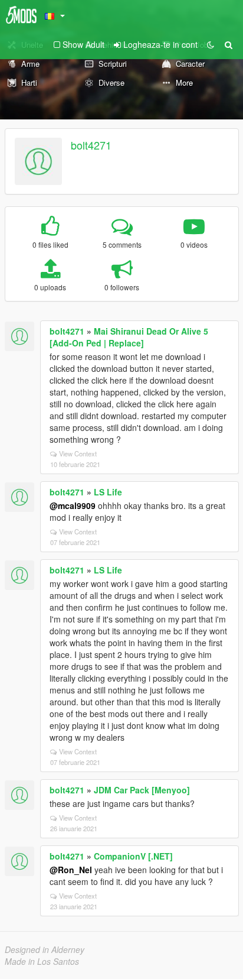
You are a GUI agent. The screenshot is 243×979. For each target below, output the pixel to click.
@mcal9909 (73, 505)
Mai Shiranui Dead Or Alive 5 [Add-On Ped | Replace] (129, 337)
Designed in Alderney (44, 949)
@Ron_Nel (71, 870)
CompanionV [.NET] (133, 856)
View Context (78, 453)
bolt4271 (91, 145)
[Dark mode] (210, 44)
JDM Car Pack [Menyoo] (142, 790)
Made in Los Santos (42, 961)
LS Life (108, 492)
